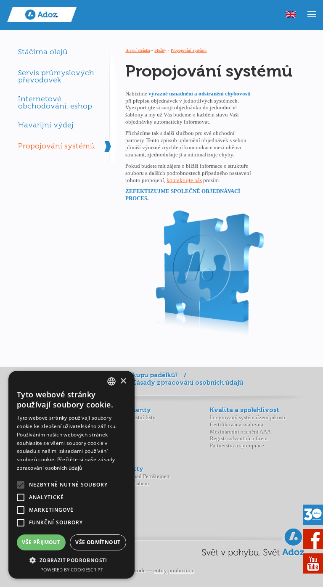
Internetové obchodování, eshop (55, 102)
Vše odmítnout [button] (97, 542)
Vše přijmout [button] (41, 542)
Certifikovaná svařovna (236, 424)
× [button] (123, 381)
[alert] (71, 475)
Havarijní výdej (46, 125)
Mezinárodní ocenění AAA (240, 431)
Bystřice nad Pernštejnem (142, 476)
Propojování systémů (56, 146)
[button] (71, 560)
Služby (160, 50)
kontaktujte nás (184, 180)
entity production (173, 570)
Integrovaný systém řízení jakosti (248, 417)
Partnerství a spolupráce (237, 445)
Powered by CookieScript (71, 569)
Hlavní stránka (137, 50)
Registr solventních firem (238, 438)
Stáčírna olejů (43, 51)
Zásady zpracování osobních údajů (187, 382)
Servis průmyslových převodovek (56, 76)
